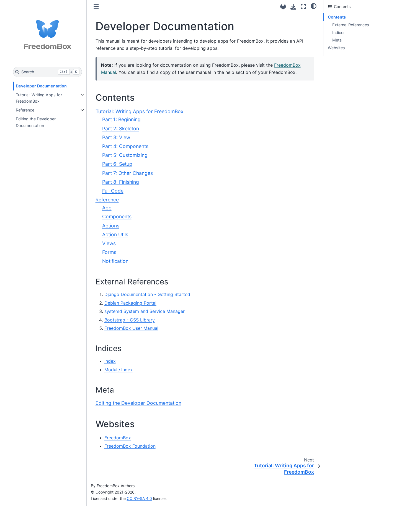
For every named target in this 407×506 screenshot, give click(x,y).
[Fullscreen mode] (303, 6)
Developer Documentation (41, 86)
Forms (109, 252)
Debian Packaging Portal (130, 303)
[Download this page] (293, 6)
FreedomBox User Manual (131, 328)
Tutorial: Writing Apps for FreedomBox (39, 98)
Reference (25, 110)
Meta (337, 40)
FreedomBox (117, 437)
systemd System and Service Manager (144, 311)
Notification (115, 261)
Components (117, 216)
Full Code (112, 191)
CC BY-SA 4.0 (139, 498)
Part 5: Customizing (125, 155)
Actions (110, 226)
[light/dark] (313, 6)
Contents (337, 17)
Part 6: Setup (117, 164)
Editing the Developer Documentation (36, 122)
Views (109, 243)
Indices (339, 32)
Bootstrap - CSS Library (129, 320)
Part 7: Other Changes (127, 173)
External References (350, 24)
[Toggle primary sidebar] (96, 6)
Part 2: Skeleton (120, 128)
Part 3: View (116, 137)
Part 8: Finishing (120, 182)
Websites (336, 47)
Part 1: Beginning (121, 119)
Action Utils (115, 234)
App (107, 208)
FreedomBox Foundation (130, 446)
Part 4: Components (125, 146)
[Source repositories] (283, 6)
